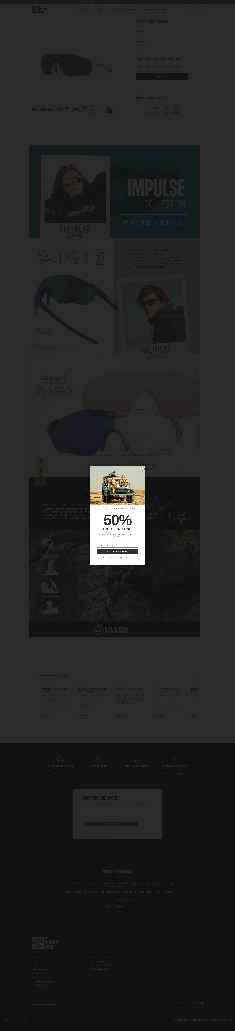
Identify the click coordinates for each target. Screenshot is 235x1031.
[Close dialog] (143, 469)
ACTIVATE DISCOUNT (117, 552)
